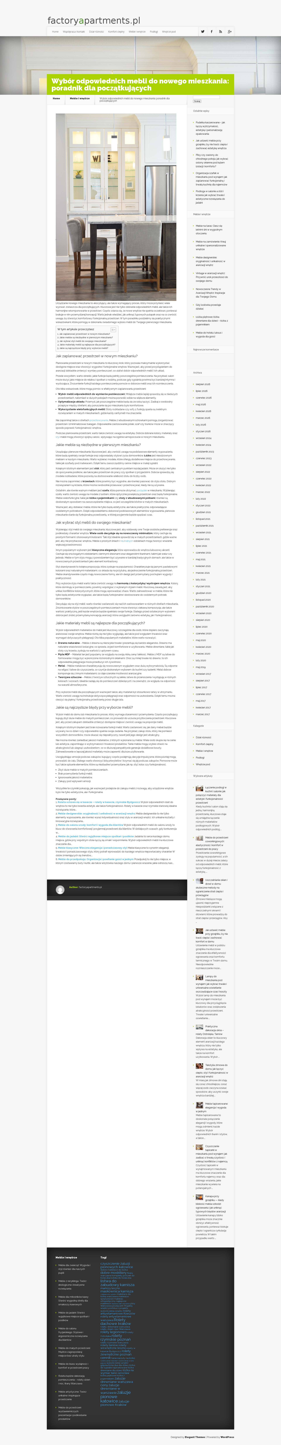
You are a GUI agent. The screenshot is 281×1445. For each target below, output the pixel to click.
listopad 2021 (203, 519)
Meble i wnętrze (137, 31)
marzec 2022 (203, 492)
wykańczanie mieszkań (109, 1361)
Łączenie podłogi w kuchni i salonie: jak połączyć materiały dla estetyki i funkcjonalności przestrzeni (211, 795)
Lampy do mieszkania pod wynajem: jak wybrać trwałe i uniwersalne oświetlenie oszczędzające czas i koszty (211, 984)
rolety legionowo (113, 1332)
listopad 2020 (203, 599)
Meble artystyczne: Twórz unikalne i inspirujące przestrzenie (72, 1395)
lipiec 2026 (202, 391)
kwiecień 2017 (203, 707)
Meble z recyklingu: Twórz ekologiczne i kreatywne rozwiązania (72, 1285)
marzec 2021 (203, 572)
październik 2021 (205, 525)
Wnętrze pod (169, 31)
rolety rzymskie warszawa (114, 1342)
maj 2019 (201, 667)
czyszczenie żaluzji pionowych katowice (116, 1265)
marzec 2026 (203, 418)
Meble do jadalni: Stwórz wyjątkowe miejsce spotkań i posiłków (96, 836)
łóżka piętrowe (108, 1375)
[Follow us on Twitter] (202, 31)
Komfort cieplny (116, 31)
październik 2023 (205, 451)
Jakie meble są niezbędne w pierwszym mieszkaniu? (86, 337)
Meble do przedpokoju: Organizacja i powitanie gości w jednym (96, 859)
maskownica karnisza (116, 1291)
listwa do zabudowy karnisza (117, 1283)
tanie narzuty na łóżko (123, 1358)
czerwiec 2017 (203, 694)
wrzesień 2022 (203, 465)
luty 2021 (201, 579)
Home (55, 31)
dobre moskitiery (113, 1273)
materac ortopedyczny (111, 1300)
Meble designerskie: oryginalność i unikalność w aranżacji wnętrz (96, 813)
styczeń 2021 (203, 586)
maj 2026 (201, 404)
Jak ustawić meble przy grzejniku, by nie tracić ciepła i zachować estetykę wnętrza (212, 144)
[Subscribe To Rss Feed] (220, 31)
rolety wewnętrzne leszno (113, 1347)
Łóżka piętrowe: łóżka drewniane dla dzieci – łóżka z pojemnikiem (212, 321)
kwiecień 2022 (203, 485)
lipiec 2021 (201, 546)
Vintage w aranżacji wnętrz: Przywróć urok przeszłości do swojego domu (212, 277)
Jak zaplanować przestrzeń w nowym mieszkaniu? (84, 334)
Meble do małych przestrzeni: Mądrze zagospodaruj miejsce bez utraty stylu (74, 1352)
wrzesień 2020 (203, 613)
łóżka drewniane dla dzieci (117, 1369)
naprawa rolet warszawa (120, 1304)
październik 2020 (205, 606)
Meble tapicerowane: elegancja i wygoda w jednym (212, 1107)
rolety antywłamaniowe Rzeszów (117, 1312)
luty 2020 (201, 660)
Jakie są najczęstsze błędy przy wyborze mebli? (83, 348)
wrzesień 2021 (203, 532)
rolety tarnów (109, 1345)
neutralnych (126, 541)
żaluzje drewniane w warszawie (110, 1389)
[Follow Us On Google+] (229, 31)
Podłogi (154, 31)
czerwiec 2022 (203, 478)
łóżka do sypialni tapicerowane (117, 1366)
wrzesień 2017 (203, 673)
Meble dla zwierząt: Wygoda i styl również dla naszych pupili (74, 1269)
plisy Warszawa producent (117, 1304)
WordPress (227, 1437)
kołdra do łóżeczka (121, 1277)
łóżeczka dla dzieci (118, 1365)
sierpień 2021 (203, 539)
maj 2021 (200, 559)
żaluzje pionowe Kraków (114, 1403)
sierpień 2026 (203, 384)
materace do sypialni (108, 1294)
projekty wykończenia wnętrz (114, 1309)
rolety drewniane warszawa (115, 1326)
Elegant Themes (195, 1437)
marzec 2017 (203, 714)
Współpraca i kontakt (74, 31)
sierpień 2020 (203, 620)
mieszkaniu (127, 356)
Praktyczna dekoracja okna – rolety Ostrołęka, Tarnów (210, 1030)
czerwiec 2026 (204, 397)
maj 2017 (200, 700)
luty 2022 (201, 498)
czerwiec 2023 (203, 458)
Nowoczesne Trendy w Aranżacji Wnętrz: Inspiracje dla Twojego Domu (210, 293)
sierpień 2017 (203, 680)
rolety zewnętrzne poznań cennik (115, 1354)
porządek (142, 490)
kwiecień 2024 (203, 445)
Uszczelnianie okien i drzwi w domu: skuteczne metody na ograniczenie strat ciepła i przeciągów (211, 888)
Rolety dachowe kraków (115, 1321)
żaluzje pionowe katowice (115, 1397)
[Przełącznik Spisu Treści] (111, 329)
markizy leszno (110, 1288)
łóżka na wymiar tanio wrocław (117, 1372)
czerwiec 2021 (203, 552)
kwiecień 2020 (203, 647)
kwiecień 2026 (203, 411)
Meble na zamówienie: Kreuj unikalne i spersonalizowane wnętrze (211, 245)
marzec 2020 (203, 653)
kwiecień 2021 (203, 566)
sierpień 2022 (203, 471)
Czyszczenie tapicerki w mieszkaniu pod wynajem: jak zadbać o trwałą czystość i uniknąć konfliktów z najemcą (211, 1154)
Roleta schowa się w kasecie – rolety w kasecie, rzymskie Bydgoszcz (99, 802)
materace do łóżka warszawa (115, 1295)
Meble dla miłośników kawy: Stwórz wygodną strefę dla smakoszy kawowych (73, 1301)
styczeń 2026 (203, 431)
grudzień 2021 (203, 512)
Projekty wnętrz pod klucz (116, 1307)
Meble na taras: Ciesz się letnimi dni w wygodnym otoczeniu (209, 229)
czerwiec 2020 (204, 633)
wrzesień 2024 (203, 438)
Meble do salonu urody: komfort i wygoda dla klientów (90, 825)
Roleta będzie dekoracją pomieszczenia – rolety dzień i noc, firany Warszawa (74, 1380)
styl (58, 437)
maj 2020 (201, 640)
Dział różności (96, 31)
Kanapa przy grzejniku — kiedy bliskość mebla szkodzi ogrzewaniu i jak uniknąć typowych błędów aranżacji (211, 1204)
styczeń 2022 (203, 505)
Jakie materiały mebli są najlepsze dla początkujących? (87, 344)
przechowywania (99, 420)
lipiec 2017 (201, 687)
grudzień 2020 (203, 593)
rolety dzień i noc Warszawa (115, 1329)
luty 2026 (201, 424)
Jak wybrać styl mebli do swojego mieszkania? (82, 341)
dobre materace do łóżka (114, 1269)
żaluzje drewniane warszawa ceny (116, 1381)
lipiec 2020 (202, 626)
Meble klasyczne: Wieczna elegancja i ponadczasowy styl (92, 847)
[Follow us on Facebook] (211, 31)
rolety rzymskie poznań (115, 1337)
